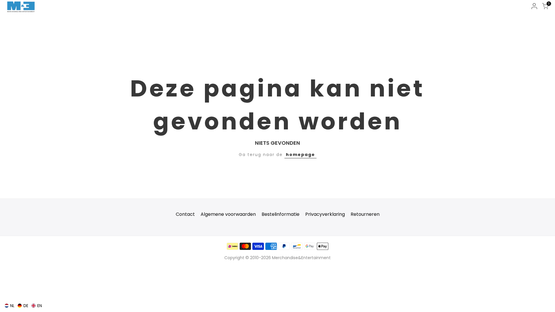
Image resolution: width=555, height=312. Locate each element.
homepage (300, 154)
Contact (185, 214)
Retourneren (365, 214)
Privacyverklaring (325, 214)
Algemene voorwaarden (228, 214)
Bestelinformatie (280, 214)
